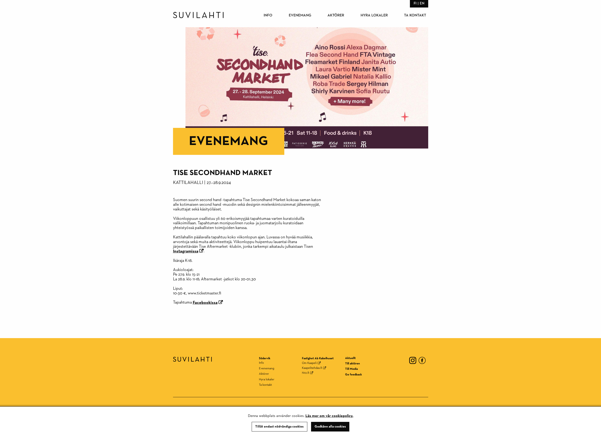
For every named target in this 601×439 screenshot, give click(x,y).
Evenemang (300, 15)
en (422, 3)
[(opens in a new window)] (412, 360)
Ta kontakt (415, 15)
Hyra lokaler (374, 15)
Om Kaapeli (309, 363)
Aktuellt (350, 358)
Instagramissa (185, 251)
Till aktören (352, 363)
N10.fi (305, 372)
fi (415, 3)
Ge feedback (353, 374)
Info (268, 15)
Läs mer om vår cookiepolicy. (329, 416)
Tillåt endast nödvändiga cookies (279, 426)
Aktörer (335, 15)
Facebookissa (205, 303)
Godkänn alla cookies (330, 426)
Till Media (351, 368)
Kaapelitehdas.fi (312, 368)
